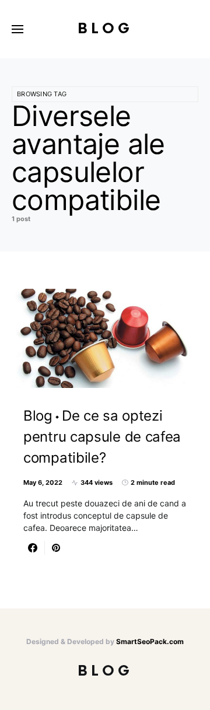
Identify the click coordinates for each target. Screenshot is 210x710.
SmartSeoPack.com (150, 641)
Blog (105, 28)
